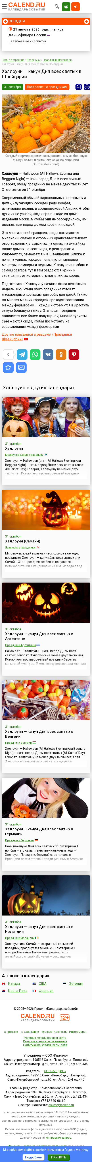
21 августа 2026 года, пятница (38, 29)
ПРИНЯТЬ (58, 1157)
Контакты (60, 1031)
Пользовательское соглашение (45, 1041)
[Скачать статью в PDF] (78, 87)
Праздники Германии (19, 840)
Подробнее (33, 1157)
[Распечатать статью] (87, 87)
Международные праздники (24, 454)
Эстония (76, 983)
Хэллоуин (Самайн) (22, 541)
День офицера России (27, 35)
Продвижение (29, 1031)
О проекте (11, 1031)
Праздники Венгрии (18, 742)
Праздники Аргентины (20, 645)
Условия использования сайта (45, 1037)
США (42, 983)
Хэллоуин (14, 448)
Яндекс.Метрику (76, 1150)
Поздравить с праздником (47, 87)
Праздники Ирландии (19, 938)
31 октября (12, 87)
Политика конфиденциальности (45, 1045)
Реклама (46, 1031)
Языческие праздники (20, 547)
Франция (46, 991)
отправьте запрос (58, 1137)
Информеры (77, 1031)
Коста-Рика (17, 991)
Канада (14, 983)
